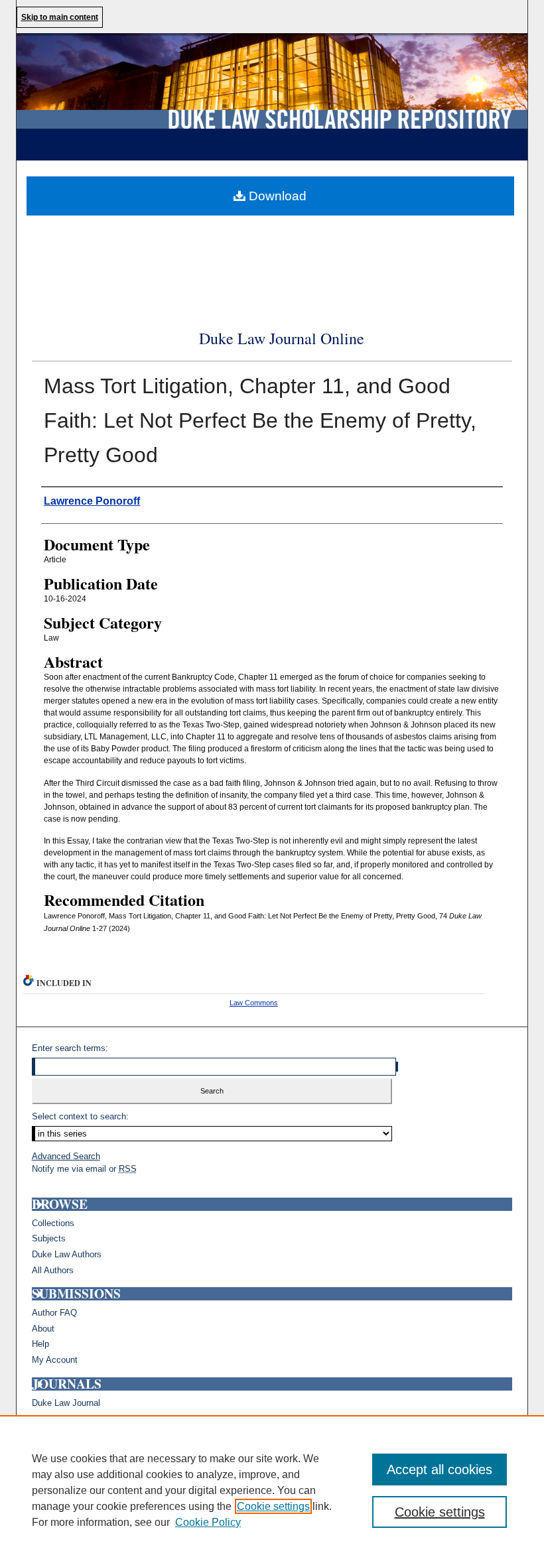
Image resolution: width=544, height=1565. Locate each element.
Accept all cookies (439, 1469)
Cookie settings (273, 1506)
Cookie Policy (208, 1522)
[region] (272, 1490)
